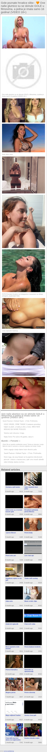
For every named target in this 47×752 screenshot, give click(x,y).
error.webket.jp (9, 751)
